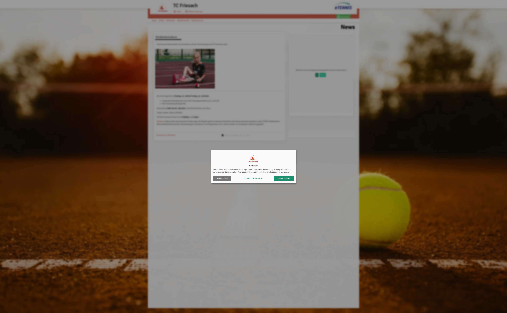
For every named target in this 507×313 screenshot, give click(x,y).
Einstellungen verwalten (253, 178)
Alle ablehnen (222, 178)
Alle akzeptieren (284, 178)
